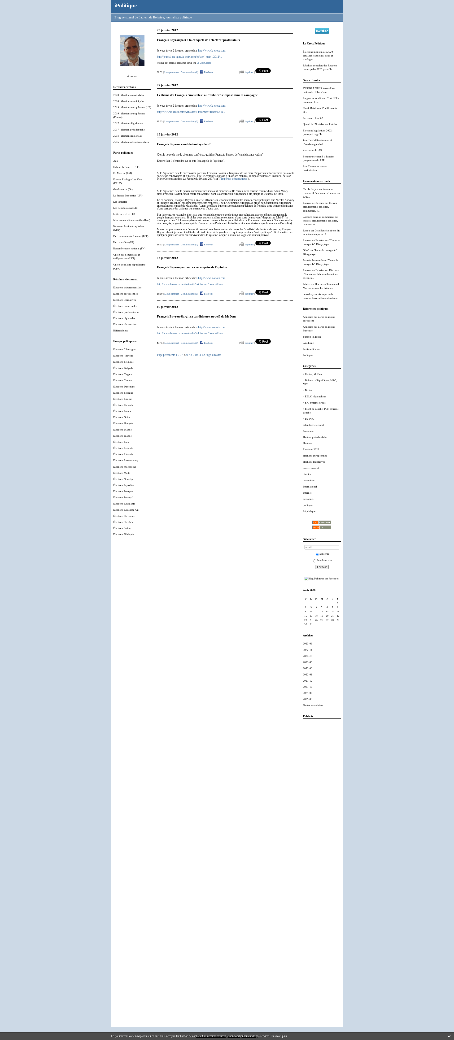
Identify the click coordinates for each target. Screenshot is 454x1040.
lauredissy (308, 294)
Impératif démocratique (234, 178)
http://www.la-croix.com (211, 278)
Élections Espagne (123, 392)
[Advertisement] (322, 793)
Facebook (208, 72)
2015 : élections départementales (131, 141)
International (310, 486)
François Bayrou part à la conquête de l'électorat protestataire (198, 40)
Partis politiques (311, 349)
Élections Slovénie (123, 522)
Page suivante (213, 354)
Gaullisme (308, 342)
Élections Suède (122, 528)
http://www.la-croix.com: (212, 50)
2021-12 (307, 680)
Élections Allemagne (124, 349)
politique (308, 505)
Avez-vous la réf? (312, 150)
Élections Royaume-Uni (126, 509)
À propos (132, 75)
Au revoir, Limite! (313, 118)
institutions (309, 480)
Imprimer (248, 72)
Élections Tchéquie (123, 534)
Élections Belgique (123, 361)
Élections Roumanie (124, 503)
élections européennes (315, 455)
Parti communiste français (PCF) (130, 236)
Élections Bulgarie (123, 368)
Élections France (122, 411)
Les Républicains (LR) (125, 207)
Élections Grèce (121, 417)
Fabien (306, 284)
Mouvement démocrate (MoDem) (131, 220)
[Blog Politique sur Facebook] (322, 578)
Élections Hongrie (123, 423)
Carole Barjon (310, 189)
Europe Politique (312, 336)
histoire (307, 474)
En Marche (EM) (122, 173)
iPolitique (125, 5)
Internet (307, 492)
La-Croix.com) (204, 62)
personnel (308, 498)
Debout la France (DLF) (126, 166)
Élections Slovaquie (124, 515)
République (309, 511)
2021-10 (307, 686)
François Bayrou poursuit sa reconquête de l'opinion (192, 267)
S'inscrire (324, 553)
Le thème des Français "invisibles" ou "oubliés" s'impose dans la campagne (207, 95)
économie (308, 431)
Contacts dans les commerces (318, 216)
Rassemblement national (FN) (129, 248)
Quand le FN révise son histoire (320, 124)
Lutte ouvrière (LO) (124, 214)
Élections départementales (127, 287)
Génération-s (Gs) (123, 189)
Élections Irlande (122, 429)
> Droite (307, 390)
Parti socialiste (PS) (123, 242)
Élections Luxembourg (125, 460)
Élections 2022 (311, 449)
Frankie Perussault (313, 260)
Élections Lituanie (123, 454)
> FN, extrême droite (314, 402)
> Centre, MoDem (313, 374)
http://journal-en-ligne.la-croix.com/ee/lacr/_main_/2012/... (189, 56)
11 (199, 354)
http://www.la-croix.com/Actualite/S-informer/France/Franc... (191, 284)
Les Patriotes (120, 201)
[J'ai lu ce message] (449, 1036)
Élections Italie (121, 441)
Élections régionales (124, 318)
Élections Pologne (123, 491)
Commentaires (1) (189, 72)
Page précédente (166, 354)
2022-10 (307, 656)
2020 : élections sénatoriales (128, 95)
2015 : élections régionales (127, 135)
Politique (308, 355)
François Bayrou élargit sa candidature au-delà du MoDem (196, 316)
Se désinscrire (324, 560)
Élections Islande (122, 435)
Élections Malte (121, 472)
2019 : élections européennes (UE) (132, 107)
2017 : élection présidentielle (129, 129)
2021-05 (307, 699)
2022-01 (307, 674)
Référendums (120, 330)
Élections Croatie (122, 380)
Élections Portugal (123, 497)
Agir (115, 160)
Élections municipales (125, 306)
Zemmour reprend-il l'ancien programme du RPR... (321, 193)
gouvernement (311, 467)
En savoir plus (279, 1036)
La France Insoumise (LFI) (128, 195)
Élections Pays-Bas (123, 485)
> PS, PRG (308, 418)
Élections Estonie (122, 398)
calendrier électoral (313, 424)
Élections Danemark (124, 386)
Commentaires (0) (189, 121)
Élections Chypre (122, 374)
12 (203, 354)
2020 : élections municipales (128, 101)
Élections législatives (124, 299)
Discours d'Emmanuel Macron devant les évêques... (321, 274)
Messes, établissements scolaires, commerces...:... (320, 206)
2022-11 (307, 649)
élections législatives (314, 461)
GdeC (306, 250)
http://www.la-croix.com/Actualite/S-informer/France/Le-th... (191, 111)
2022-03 (307, 668)
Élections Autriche (123, 355)
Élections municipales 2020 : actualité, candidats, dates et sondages (318, 55)
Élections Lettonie (123, 448)
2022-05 (307, 662)
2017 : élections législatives (128, 123)
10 (196, 354)
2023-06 (307, 643)
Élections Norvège (123, 479)
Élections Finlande (123, 405)
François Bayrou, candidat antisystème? (184, 144)
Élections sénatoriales (124, 324)
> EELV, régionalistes (314, 396)
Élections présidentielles (126, 312)
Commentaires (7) (189, 244)
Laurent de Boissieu (313, 202)
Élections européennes (125, 293)
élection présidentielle (315, 437)
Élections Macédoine (124, 466)
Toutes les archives (313, 705)
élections (307, 443)
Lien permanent (171, 72)
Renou (306, 230)
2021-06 (307, 693)
